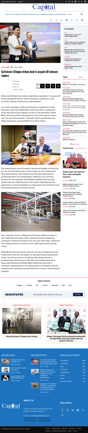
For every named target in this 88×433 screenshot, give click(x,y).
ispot (66, 32)
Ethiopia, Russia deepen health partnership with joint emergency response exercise (72, 194)
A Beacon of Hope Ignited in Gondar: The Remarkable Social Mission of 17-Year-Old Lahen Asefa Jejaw (74, 123)
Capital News (66, 82)
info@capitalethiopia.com (40, 416)
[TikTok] (78, 1)
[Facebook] (66, 1)
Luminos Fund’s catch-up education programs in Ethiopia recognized (75, 43)
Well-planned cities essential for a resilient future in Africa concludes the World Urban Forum (75, 51)
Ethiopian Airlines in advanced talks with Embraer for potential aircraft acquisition (75, 203)
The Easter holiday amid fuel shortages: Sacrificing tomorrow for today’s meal (48, 362)
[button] (81, 14)
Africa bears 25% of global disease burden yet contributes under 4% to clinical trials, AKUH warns (75, 132)
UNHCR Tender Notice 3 (69, 139)
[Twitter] (82, 1)
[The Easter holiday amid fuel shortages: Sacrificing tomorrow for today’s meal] (35, 361)
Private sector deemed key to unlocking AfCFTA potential (73, 59)
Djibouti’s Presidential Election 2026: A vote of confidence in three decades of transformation (47, 373)
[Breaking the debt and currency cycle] (5, 361)
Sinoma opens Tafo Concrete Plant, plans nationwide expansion (74, 174)
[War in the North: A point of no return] (5, 370)
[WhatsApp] (58, 86)
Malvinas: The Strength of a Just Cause (74, 84)
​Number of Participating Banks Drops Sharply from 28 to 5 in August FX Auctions (74, 99)
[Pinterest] (53, 86)
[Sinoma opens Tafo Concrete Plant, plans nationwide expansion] (75, 160)
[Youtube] (85, 1)
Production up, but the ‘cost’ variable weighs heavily (73, 35)
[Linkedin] (72, 1)
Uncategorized (68, 64)
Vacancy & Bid (66, 137)
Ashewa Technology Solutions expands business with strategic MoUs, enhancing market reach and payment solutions (66, 338)
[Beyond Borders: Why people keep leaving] (5, 378)
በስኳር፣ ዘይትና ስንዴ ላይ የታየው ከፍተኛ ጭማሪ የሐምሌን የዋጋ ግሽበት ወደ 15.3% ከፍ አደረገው (74, 107)
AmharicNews (66, 103)
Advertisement (67, 119)
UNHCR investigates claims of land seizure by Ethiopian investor (72, 185)
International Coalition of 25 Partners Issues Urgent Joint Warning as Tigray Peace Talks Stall (73, 91)
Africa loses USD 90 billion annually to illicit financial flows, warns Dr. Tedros (73, 115)
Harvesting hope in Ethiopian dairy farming (21, 336)
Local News (5, 67)
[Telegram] (75, 1)
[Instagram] (69, 1)
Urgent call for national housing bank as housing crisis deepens (74, 211)
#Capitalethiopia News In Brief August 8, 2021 (73, 67)
